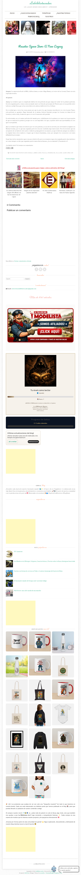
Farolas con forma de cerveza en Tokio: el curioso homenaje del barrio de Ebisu (38, 571)
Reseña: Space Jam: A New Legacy (40, 46)
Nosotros (49, 16)
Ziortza (31, 52)
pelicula (45, 153)
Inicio (12, 13)
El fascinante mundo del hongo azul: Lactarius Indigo (30, 581)
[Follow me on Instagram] (40, 269)
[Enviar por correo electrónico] (7, 148)
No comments (50, 52)
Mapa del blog (33, 16)
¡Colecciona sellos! (28, 13)
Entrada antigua (70, 159)
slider (65, 153)
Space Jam (70, 153)
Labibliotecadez (40, 3)
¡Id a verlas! (12, 441)
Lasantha (42, 873)
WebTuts (27, 873)
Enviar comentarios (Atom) (22, 261)
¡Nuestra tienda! (63, 13)
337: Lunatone (18, 551)
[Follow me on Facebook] (36, 269)
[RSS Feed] (44, 269)
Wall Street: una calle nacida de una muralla (27, 590)
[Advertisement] (20, 461)
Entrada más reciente (13, 159)
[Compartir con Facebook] (12, 148)
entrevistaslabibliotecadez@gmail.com (24, 289)
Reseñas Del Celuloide (55, 153)
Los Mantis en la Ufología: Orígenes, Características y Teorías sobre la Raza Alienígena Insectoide (44, 561)
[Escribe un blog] (9, 148)
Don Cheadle (29, 153)
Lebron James (37, 153)
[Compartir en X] (10, 148)
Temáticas (46, 13)
